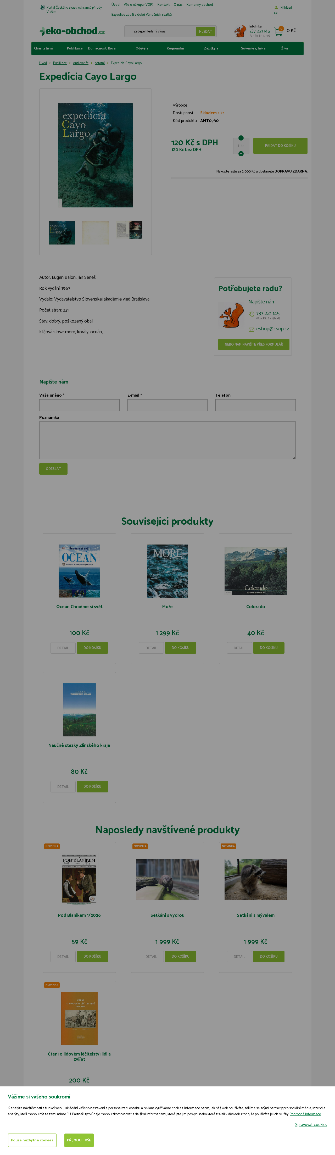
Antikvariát (80, 63)
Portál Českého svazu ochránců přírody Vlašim (74, 10)
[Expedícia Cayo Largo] (95, 155)
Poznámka (49, 417)
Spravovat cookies (311, 1124)
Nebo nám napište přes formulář (254, 344)
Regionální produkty (175, 50)
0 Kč (291, 31)
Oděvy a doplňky (142, 50)
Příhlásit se (283, 10)
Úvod (115, 5)
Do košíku (92, 648)
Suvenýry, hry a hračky (253, 50)
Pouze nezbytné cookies (32, 1140)
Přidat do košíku (280, 146)
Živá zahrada (287, 50)
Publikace (75, 48)
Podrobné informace (305, 1114)
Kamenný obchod (200, 5)
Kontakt (164, 5)
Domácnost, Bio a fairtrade (102, 50)
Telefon (223, 395)
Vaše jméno (50, 395)
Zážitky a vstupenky (212, 50)
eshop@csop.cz (272, 329)
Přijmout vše (79, 1140)
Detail (63, 648)
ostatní (100, 63)
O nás (178, 5)
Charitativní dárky (43, 50)
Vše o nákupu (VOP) (138, 5)
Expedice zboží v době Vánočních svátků (141, 15)
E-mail (133, 395)
